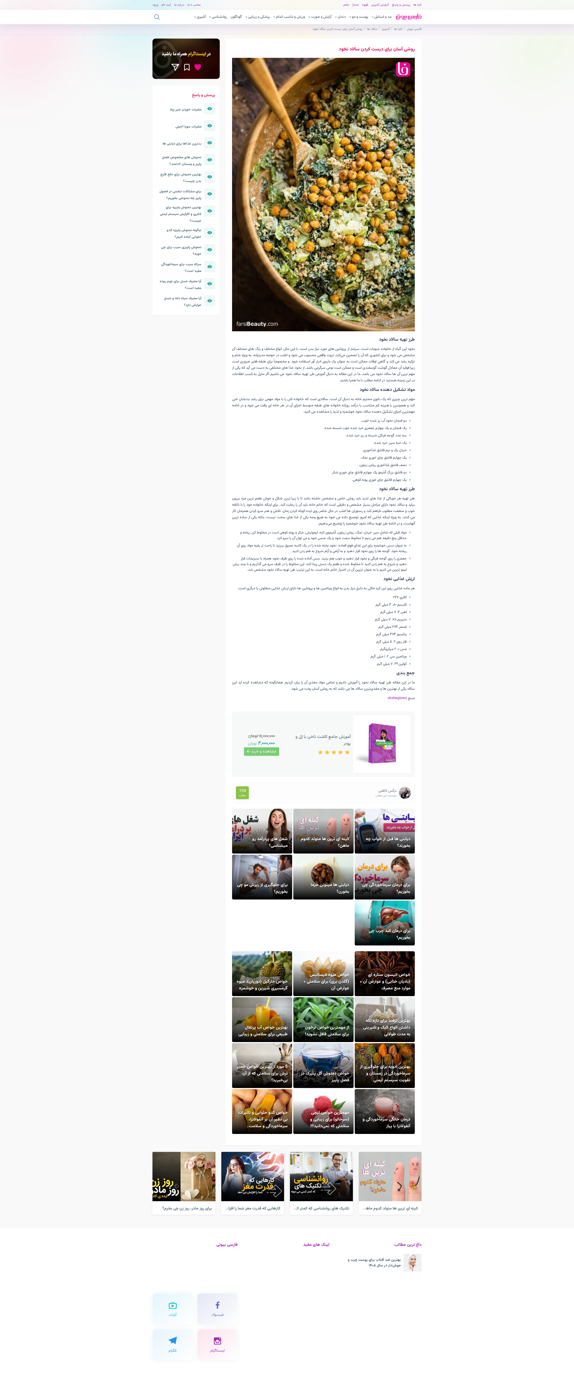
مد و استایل (382, 17)
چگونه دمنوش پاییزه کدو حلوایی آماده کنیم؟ (184, 234)
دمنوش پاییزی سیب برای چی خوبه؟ (181, 251)
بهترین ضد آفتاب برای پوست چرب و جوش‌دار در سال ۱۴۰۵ (374, 1262)
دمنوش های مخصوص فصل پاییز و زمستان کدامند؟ (181, 161)
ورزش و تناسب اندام (290, 17)
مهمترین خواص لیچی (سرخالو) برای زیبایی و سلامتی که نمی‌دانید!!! (329, 1119)
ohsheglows (397, 698)
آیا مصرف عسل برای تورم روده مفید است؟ (180, 285)
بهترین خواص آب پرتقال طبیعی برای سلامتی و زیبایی (263, 1031)
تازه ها (417, 4)
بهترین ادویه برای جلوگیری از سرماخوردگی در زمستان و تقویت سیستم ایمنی (385, 1073)
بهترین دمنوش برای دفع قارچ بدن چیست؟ (180, 178)
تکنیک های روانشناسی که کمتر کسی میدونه (314, 1208)
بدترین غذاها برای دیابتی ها (182, 143)
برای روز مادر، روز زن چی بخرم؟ (187, 1208)
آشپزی (201, 17)
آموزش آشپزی (380, 4)
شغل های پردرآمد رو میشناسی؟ (270, 842)
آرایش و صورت (321, 17)
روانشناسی (219, 17)
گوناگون (236, 17)
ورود (155, 4)
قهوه (365, 4)
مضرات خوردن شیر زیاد (185, 109)
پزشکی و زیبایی (259, 17)
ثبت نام (166, 4)
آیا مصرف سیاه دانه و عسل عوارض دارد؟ (182, 302)
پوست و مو (360, 17)
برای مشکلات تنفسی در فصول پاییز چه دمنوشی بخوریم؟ (180, 195)
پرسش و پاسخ (401, 4)
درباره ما (179, 4)
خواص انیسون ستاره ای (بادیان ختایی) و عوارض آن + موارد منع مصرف (385, 981)
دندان (342, 17)
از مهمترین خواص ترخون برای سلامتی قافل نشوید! (327, 1031)
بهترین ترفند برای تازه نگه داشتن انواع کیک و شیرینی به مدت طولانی (386, 1027)
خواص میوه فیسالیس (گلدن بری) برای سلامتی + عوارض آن (326, 981)
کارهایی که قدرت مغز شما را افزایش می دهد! (243, 1208)
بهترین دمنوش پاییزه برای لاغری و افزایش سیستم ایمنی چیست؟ (180, 214)
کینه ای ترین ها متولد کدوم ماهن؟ (389, 1208)
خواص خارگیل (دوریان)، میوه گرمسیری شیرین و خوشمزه (262, 985)
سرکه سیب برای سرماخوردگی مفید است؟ (181, 268)
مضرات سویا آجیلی (188, 126)
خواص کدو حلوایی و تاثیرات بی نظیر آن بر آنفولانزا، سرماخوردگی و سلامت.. (263, 1119)
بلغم (346, 4)
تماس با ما (194, 4)
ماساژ (355, 4)
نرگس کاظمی (387, 791)
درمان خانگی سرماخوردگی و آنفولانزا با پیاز (386, 1122)
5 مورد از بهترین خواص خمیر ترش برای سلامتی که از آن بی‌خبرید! (262, 1073)
